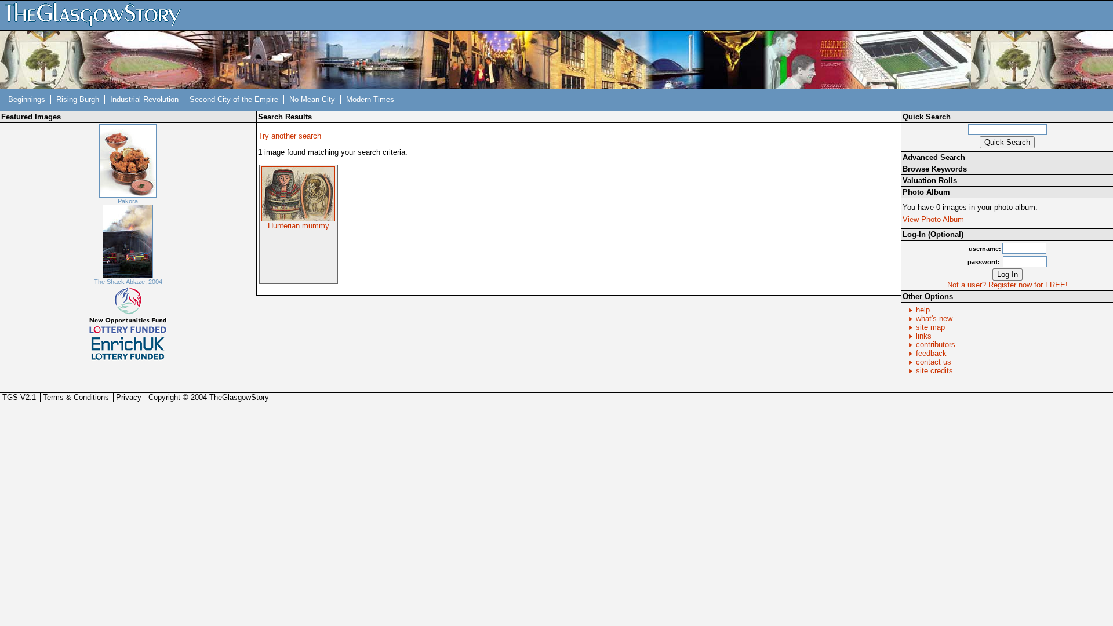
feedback (931, 353)
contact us (933, 362)
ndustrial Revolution (144, 99)
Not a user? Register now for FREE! (1007, 285)
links (924, 336)
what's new (934, 318)
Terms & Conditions (76, 397)
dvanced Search (934, 157)
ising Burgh (77, 99)
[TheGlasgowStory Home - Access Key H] (97, 14)
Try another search (289, 136)
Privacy (128, 397)
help (923, 309)
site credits (934, 370)
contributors (935, 344)
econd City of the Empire (234, 99)
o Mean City (312, 99)
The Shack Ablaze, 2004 (128, 281)
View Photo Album (933, 219)
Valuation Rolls (930, 180)
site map (930, 327)
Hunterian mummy (298, 225)
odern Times (370, 99)
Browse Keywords (935, 169)
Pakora (128, 201)
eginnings (26, 99)
